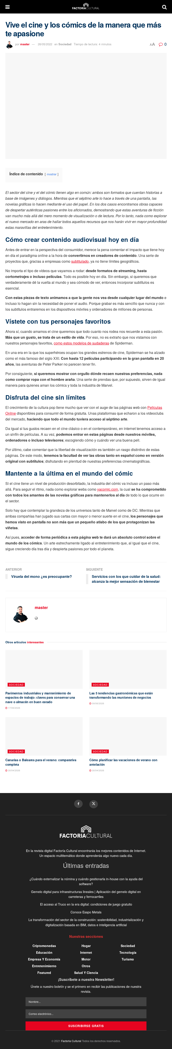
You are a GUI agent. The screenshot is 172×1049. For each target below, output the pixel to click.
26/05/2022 (45, 44)
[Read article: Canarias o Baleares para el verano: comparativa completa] (44, 736)
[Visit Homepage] (86, 6)
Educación (44, 952)
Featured (44, 972)
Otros (86, 966)
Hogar (86, 945)
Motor (86, 959)
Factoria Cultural (71, 1041)
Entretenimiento (44, 966)
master (25, 44)
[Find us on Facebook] (78, 804)
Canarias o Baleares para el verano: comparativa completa (40, 762)
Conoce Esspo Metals (86, 912)
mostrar (51, 174)
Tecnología (127, 952)
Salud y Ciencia (86, 972)
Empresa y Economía (44, 959)
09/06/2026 (97, 703)
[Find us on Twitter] (93, 804)
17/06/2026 (13, 707)
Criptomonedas (44, 945)
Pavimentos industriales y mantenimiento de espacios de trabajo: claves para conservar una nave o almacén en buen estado (40, 697)
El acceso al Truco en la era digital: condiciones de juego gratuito (86, 904)
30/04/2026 (13, 770)
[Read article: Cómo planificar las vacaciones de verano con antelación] (128, 736)
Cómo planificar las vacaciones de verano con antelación (123, 762)
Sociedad (64, 44)
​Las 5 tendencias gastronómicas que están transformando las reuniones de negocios (121, 695)
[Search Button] (164, 6)
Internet (86, 952)
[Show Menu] (7, 6)
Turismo (128, 959)
